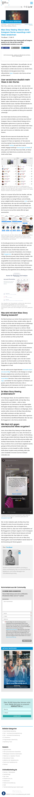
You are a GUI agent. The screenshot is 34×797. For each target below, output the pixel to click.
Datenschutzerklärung (11, 637)
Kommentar (5, 599)
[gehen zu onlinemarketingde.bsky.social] (31, 7)
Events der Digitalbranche (10, 762)
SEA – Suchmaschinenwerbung (11, 735)
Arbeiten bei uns (7, 778)
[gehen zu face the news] (20, 553)
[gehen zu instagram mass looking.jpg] (17, 233)
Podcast (5, 764)
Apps (2, 380)
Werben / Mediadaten (9, 772)
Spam (11, 73)
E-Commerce (6, 737)
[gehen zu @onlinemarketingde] (27, 7)
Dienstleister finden (8, 758)
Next (30, 668)
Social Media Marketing (14, 24)
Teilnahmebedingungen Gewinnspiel (13, 787)
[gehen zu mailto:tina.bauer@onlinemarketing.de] (20, 551)
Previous (3, 668)
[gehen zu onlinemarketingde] (24, 7)
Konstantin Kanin (5, 518)
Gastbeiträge (6, 774)
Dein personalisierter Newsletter (12, 751)
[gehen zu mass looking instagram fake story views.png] (17, 185)
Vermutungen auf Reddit (23, 147)
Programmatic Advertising (10, 739)
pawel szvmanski (28, 24)
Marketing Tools (7, 741)
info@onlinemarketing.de (11, 629)
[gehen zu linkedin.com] (29, 7)
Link (26, 201)
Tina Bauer (9, 547)
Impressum (6, 780)
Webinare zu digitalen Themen (11, 756)
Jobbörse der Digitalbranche (11, 760)
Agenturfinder (7, 749)
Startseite (3, 24)
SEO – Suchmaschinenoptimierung (12, 733)
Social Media (4, 378)
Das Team (6, 776)
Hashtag (11, 145)
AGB (4, 785)
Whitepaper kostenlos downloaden (12, 753)
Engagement (7, 254)
